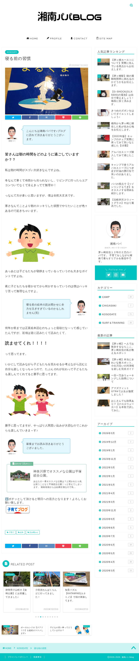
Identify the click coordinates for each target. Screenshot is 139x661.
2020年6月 (117, 545)
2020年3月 (117, 570)
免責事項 (37, 657)
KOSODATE (12, 52)
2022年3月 (116, 467)
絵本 (21, 532)
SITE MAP (106, 38)
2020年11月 (116, 510)
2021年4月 (116, 493)
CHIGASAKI (116, 305)
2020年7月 (116, 536)
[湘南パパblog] (69, 33)
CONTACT (81, 38)
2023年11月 (116, 459)
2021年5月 (116, 485)
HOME (34, 38)
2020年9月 (116, 519)
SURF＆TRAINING (117, 323)
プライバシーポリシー (18, 657)
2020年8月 (116, 527)
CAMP (117, 297)
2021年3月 (116, 502)
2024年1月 (116, 450)
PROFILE (56, 38)
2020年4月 (117, 562)
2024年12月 (116, 442)
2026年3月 (116, 433)
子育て (11, 532)
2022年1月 (116, 476)
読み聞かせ (33, 532)
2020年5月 (117, 553)
